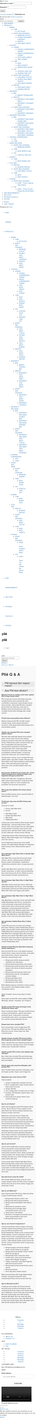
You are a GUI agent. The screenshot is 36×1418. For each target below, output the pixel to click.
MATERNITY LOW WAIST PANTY (23, 384)
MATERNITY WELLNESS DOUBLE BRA (25, 120)
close (6, 1)
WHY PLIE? (7, 195)
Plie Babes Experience (11, 197)
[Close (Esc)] (1, 1405)
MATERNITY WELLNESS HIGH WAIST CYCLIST (25, 130)
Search (21, 21)
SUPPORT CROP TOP (25, 71)
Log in (3, 11)
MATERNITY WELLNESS (17, 115)
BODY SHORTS (23, 65)
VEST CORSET (22, 59)
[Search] (2, 654)
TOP (15, 69)
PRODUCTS (8, 25)
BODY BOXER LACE (24, 161)
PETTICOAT (21, 31)
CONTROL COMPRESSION (18, 137)
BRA (15, 93)
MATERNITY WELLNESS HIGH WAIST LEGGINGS (25, 134)
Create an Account (16, 17)
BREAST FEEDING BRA (25, 95)
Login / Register (9, 204)
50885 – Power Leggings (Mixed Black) (25, 184)
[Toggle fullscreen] (5, 1405)
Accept (2, 1417)
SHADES (12, 157)
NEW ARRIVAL (8, 23)
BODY (19, 63)
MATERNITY (14, 91)
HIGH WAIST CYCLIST (25, 77)
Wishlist (6, 202)
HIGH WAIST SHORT (24, 43)
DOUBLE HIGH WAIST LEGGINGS (25, 38)
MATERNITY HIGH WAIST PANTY (23, 376)
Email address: (7, 1373)
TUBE (15, 29)
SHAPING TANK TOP (24, 73)
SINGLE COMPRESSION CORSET (24, 281)
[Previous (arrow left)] (1, 1407)
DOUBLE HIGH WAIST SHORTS (22, 338)
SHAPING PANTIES (24, 89)
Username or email (7, 3)
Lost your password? (6, 14)
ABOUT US (9, 1337)
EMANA (12, 27)
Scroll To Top (4, 1409)
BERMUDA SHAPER (24, 147)
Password (4, 7)
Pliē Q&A (7, 199)
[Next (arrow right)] (3, 1407)
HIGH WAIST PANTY (24, 87)
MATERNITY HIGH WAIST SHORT (23, 398)
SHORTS (20, 41)
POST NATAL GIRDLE (25, 57)
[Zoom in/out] (7, 1405)
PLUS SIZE (13, 163)
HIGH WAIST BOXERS (25, 83)
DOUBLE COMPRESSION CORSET (24, 275)
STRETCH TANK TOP (24, 155)
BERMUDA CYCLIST (24, 35)
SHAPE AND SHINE (16, 143)
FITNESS (12, 179)
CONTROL (13, 45)
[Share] (3, 1405)
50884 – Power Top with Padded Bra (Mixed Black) (26, 190)
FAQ (7, 1346)
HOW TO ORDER (11, 1344)
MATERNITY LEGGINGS (25, 113)
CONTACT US (10, 1339)
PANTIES (16, 85)
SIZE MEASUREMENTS (11, 193)
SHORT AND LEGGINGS (21, 33)
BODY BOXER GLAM (24, 151)
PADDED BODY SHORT (25, 67)
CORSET (16, 47)
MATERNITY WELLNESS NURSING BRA (25, 124)
